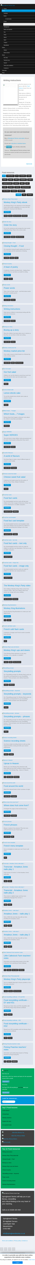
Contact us (6, 68)
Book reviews (7, 52)
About (3, 55)
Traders (5, 42)
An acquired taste (6, 1125)
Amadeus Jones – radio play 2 (17, 935)
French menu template (13, 846)
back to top (29, 163)
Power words (9, 288)
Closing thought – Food (14, 246)
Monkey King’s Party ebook (15, 202)
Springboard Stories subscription (16, 138)
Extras (3, 47)
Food (5, 24)
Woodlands (6, 45)
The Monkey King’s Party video (17, 585)
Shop (3, 72)
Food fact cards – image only (16, 566)
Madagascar (6, 26)
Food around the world (13, 786)
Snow (5, 34)
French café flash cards (14, 629)
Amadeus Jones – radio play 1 (17, 914)
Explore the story (6, 1121)
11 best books (8, 19)
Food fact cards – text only (15, 543)
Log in (9, 146)
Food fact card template (14, 521)
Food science (5, 1110)
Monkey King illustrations (14, 608)
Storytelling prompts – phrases (17, 716)
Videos (5, 50)
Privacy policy (17, 1240)
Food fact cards (10, 498)
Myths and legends (8, 29)
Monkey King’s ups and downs (17, 650)
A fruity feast (5, 1114)
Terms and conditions (8, 65)
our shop (20, 1087)
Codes (5, 21)
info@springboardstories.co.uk (14, 1233)
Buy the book (6, 1092)
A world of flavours (12, 456)
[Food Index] (5, 1070)
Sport (5, 40)
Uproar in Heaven (11, 763)
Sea (5, 32)
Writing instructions (12, 309)
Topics (3, 10)
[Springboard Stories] (8, 5)
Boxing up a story (11, 330)
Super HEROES (11, 435)
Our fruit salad (10, 372)
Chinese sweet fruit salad (14, 477)
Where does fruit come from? (16, 805)
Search (5, 63)
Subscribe (4, 70)
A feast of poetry (11, 267)
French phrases (10, 825)
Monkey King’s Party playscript (17, 979)
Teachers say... (7, 60)
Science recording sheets (14, 741)
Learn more (32, 1259)
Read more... (6, 1081)
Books (5, 16)
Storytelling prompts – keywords (17, 694)
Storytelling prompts (12, 671)
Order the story (10, 225)
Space (5, 37)
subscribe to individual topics (18, 143)
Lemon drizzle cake (12, 393)
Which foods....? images (14, 414)
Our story (6, 57)
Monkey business (6, 1117)
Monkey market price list (14, 351)
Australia (6, 13)
